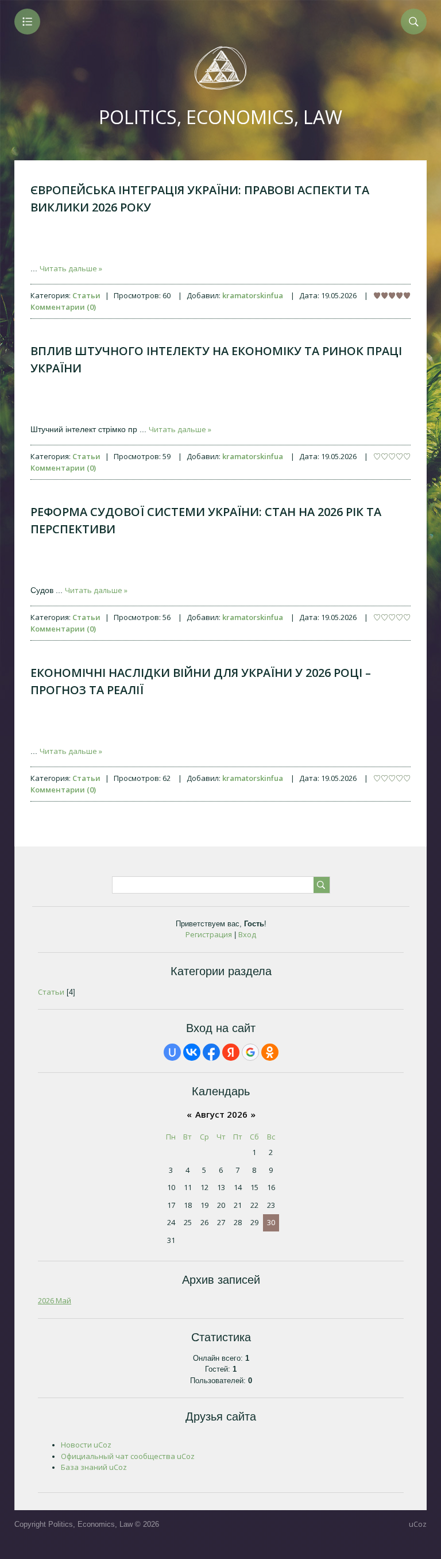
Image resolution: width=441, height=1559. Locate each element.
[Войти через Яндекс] (230, 1052)
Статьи (86, 295)
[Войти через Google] (250, 1052)
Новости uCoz (86, 1444)
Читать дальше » (71, 268)
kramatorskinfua (252, 295)
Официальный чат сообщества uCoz (128, 1456)
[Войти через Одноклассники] (269, 1052)
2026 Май (54, 1300)
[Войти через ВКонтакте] (191, 1052)
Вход (247, 934)
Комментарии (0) (63, 307)
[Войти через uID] (172, 1052)
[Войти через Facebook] (211, 1052)
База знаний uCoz (94, 1467)
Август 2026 (221, 1114)
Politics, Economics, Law (220, 117)
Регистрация (208, 934)
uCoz (418, 1524)
